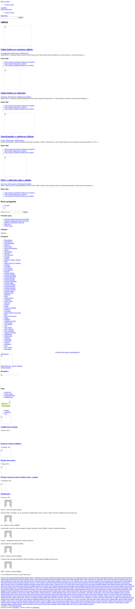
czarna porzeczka (89, 581)
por (71, 596)
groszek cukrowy (49, 584)
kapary (46, 586)
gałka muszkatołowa (116, 582)
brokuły (41, 579)
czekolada (97, 581)
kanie (42, 586)
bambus (27, 577)
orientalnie (117, 592)
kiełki (30, 587)
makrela (114, 589)
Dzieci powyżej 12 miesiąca (12, 263)
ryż (31, 597)
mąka (55, 589)
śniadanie (41, 599)
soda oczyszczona (56, 599)
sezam (120, 597)
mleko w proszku (114, 591)
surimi (98, 599)
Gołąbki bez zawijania (9, 427)
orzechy (122, 592)
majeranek (46, 589)
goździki (25, 584)
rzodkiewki (36, 597)
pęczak (73, 594)
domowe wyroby (35, 582)
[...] (84, 55)
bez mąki (56, 577)
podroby (34, 596)
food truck (101, 582)
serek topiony (109, 597)
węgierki (62, 602)
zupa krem (76, 604)
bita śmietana (104, 577)
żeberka (14, 604)
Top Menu (4, 8)
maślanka (36, 591)
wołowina (104, 602)
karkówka (94, 586)
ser (73, 597)
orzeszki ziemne (5, 594)
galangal (106, 582)
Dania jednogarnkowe (10, 248)
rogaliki (3, 597)
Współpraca (7, 339)
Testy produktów (9, 331)
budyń (64, 579)
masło (40, 591)
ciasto (18, 581)
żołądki (59, 604)
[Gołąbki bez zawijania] (6, 423)
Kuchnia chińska (9, 273)
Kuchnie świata (8, 293)
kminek (46, 587)
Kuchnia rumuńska (9, 284)
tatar (56, 601)
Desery (6, 250)
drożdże (54, 582)
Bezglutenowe (8, 241)
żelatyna (19, 604)
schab (58, 597)
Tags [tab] (5, 413)
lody (37, 589)
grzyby (62, 584)
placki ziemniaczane (125, 594)
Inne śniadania (8, 270)
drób (50, 582)
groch (42, 584)
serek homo (101, 597)
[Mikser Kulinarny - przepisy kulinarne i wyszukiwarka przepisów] (6, 407)
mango (10, 591)
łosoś (40, 589)
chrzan (3, 581)
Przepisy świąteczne (10, 308)
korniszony (66, 587)
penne (77, 594)
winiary (80, 602)
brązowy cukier (33, 579)
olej (68, 592)
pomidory (66, 596)
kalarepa (38, 586)
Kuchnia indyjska (9, 278)
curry (68, 581)
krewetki (77, 587)
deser (2, 582)
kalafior (33, 586)
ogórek (28, 592)
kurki (7, 589)
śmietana (29, 599)
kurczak (3, 589)
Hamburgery (6, 494)
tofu (81, 601)
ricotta (124, 596)
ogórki (65, 592)
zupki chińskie (84, 604)
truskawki (87, 601)
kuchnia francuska (94, 587)
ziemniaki (54, 604)
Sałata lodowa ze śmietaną (13, 93)
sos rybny (77, 599)
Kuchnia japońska (9, 279)
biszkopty (97, 577)
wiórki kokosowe (91, 602)
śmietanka (35, 599)
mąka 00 (60, 589)
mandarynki (4, 591)
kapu (50, 586)
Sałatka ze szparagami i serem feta (14, 222)
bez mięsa (62, 577)
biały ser (86, 577)
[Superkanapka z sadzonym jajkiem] (19, 132)
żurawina (91, 604)
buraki (85, 579)
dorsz (47, 582)
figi (92, 582)
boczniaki (124, 577)
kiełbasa (26, 587)
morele (121, 591)
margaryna (22, 591)
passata (48, 594)
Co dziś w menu (9, 4)
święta (8, 601)
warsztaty (8, 602)
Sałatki (6, 318)
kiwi (34, 587)
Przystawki (7, 311)
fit (94, 582)
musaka (8, 592)
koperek (60, 587)
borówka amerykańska (7, 579)
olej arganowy (73, 592)
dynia (58, 582)
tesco (63, 601)
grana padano (32, 584)
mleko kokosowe (103, 591)
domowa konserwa (18, 582)
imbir (122, 584)
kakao (28, 586)
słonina (17, 599)
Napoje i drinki (8, 298)
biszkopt (91, 577)
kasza (104, 586)
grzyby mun (87, 584)
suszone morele (122, 599)
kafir (25, 586)
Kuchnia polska (9, 283)
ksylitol (86, 587)
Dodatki (6, 258)
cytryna (81, 581)
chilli (108, 579)
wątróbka (48, 602)
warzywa (37, 602)
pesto (80, 594)
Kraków (72, 587)
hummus (118, 584)
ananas (3, 577)
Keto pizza (7, 224)
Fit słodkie (7, 266)
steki (88, 599)
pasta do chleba (55, 594)
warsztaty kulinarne (28, 602)
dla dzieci (10, 582)
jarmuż (10, 586)
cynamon (76, 581)
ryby (28, 597)
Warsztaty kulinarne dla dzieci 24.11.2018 (16, 221)
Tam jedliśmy (8, 324)
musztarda (14, 592)
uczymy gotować (127, 601)
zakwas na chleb (124, 602)
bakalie (17, 577)
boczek (118, 577)
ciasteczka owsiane (10, 581)
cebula (105, 579)
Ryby (6, 314)
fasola (66, 582)
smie (25, 599)
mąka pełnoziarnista (80, 589)
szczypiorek (18, 601)
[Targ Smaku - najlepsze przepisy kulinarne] (7, 364)
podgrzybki (28, 596)
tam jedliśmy (48, 601)
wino (84, 602)
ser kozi (81, 597)
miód (81, 591)
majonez (51, 589)
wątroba (42, 602)
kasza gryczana (111, 586)
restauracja (112, 596)
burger (89, 579)
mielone (55, 591)
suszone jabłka (114, 599)
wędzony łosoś (55, 602)
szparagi (25, 601)
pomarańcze (54, 596)
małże (130, 589)
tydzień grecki (112, 601)
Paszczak (25, 53)
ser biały (76, 597)
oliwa (104, 592)
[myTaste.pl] (5, 354)
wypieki (116, 602)
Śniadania (7, 319)
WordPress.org (8, 397)
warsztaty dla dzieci (17, 602)
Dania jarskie (8, 246)
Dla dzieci (7, 253)
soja (62, 599)
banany (31, 577)
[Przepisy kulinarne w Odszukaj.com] (11, 366)
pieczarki (85, 594)
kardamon (88, 586)
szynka (42, 601)
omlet (111, 592)
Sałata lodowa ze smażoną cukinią (17, 49)
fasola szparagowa (83, 582)
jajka (6, 586)
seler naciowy (68, 597)
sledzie (124, 597)
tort (83, 601)
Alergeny (3, 233)
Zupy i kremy (8, 347)
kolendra (55, 587)
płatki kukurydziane (6, 596)
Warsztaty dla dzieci (10, 332)
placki (117, 594)
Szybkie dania (8, 322)
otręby (12, 594)
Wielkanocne (8, 334)
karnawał (100, 586)
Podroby (6, 304)
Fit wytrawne (8, 268)
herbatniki (98, 584)
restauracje (119, 596)
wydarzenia (110, 602)
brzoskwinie (58, 579)
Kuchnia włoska (9, 291)
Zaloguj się (7, 392)
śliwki (128, 597)
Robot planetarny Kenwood (12, 313)
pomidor (60, 596)
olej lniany (90, 592)
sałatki (49, 597)
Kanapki (6, 271)
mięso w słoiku (66, 591)
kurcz (130, 587)
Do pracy (7, 256)
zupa (71, 604)
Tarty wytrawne (9, 329)
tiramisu (68, 601)
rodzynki (128, 596)
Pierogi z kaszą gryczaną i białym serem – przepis (19, 477)
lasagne (17, 589)
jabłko (2, 586)
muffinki (3, 592)
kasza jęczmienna (129, 586)
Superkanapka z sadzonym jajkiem (17, 136)
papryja (32, 594)
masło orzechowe (48, 591)
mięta (72, 591)
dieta (5, 582)
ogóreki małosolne (57, 592)
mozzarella (126, 591)
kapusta (54, 586)
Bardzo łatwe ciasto (8, 460)
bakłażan (21, 577)
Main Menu (4, 15)
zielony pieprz (47, 604)
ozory (28, 594)
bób (115, 577)
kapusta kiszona (61, 586)
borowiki (129, 577)
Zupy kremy (8, 349)
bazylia (45, 577)
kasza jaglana (120, 586)
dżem (62, 582)
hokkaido (104, 584)
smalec (22, 599)
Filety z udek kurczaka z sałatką (16, 180)
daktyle (130, 581)
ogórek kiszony (34, 592)
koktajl (50, 587)
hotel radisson (112, 584)
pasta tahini (63, 594)
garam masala (126, 582)
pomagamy (40, 596)
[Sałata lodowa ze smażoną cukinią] (17, 45)
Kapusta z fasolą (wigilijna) (11, 444)
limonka (26, 589)
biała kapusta (80, 577)
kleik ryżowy (39, 587)
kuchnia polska (104, 587)
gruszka (57, 584)
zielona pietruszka (27, 604)
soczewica (47, 599)
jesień (13, 586)
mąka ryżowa (90, 589)
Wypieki (6, 342)
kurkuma (11, 589)
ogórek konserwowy (45, 592)
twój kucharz (104, 601)
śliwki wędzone (10, 599)
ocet (24, 592)
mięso (60, 591)
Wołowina (7, 337)
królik (82, 587)
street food (93, 599)
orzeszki (127, 592)
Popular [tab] (6, 410)
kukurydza (121, 587)
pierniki (90, 594)
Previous (6, 205)
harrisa (93, 584)
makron (119, 589)
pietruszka (101, 594)
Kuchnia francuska (9, 275)
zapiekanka (4, 604)
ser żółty (94, 597)
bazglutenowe (38, 577)
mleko (96, 591)
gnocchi (3, 584)
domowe (27, 582)
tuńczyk (93, 601)
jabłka (130, 584)
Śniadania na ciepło (10, 321)
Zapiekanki (7, 344)
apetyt (7, 577)
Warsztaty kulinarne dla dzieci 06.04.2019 (16, 219)
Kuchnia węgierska (10, 289)
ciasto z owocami (35, 581)
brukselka (46, 579)
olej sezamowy (97, 592)
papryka (37, 594)
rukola (19, 597)
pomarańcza (47, 596)
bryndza (52, 579)
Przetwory (7, 309)
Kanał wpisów (8, 394)
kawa (15, 587)
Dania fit (6, 245)
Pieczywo (7, 303)
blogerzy (111, 577)
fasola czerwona (72, 582)
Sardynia (54, 597)
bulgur (68, 579)
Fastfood (6, 265)
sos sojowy (83, 599)
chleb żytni (128, 579)
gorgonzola (19, 584)
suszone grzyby (104, 599)
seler (62, 597)
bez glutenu (50, 577)
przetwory (88, 596)
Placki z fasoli (8, 226)
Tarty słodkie (8, 327)
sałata (41, 597)
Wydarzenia (7, 341)
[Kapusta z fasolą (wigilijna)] (6, 440)
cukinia (64, 581)
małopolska (125, 589)
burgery (94, 579)
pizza (113, 594)
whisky (68, 602)
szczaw (13, 601)
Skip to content (5, 1)
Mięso (6, 296)
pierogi (95, 594)
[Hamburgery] (3, 490)
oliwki (108, 592)
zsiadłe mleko (66, 604)
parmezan (43, 594)
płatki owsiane (17, 596)
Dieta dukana (8, 251)
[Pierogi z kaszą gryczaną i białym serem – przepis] (4, 473)
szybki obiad (36, 601)
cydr (71, 581)
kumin (126, 587)
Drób (5, 261)
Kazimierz (21, 587)
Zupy (6, 346)
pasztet (69, 594)
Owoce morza (8, 301)
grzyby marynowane (78, 584)
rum (23, 597)
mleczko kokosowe (88, 591)
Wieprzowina (8, 336)
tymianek (119, 601)
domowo (42, 582)
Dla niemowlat (8, 255)
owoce (16, 594)
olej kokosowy (82, 592)
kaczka (22, 586)
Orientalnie (7, 299)
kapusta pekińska (80, 586)
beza (74, 577)
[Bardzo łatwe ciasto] (6, 457)
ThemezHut (35, 607)
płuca (22, 596)
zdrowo (10, 604)
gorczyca (13, 584)
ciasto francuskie (25, 581)
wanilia (3, 602)
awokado (11, 577)
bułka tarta (73, 579)
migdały (76, 591)
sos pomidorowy (69, 599)
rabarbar (106, 596)
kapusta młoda (70, 586)
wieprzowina (74, 602)
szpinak (30, 601)
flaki (96, 582)
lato (20, 589)
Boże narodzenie (9, 243)
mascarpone (29, 591)
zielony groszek (37, 604)
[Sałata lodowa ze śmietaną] (12, 89)
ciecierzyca (43, 581)
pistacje (106, 594)
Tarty (5, 326)
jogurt (17, 586)
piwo (110, 594)
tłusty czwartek (75, 601)
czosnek (125, 581)
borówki (16, 579)
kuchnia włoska (113, 587)
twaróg (98, 601)
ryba (25, 597)
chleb (112, 579)
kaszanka (11, 587)
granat (38, 584)
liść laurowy (32, 589)
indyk (126, 584)
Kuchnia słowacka (9, 286)
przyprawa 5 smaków (97, 596)
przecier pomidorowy (78, 596)
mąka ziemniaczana (100, 589)
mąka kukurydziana (68, 589)
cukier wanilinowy (56, 581)
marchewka (15, 591)
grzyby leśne (67, 584)
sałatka (45, 597)
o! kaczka (20, 592)
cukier (49, 581)
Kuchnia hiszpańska (10, 276)
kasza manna (4, 587)
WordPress (16, 607)
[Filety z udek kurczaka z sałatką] (15, 176)
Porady (6, 306)
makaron (109, 589)
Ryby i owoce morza (10, 316)
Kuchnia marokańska (10, 281)
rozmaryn (14, 597)
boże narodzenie (24, 579)
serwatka (115, 597)
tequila (60, 601)
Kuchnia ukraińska (9, 288)
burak (81, 579)
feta (90, 582)
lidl (23, 589)
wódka (99, 602)
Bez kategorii (8, 240)
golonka (8, 584)
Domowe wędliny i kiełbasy (12, 260)
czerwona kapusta (105, 581)
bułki (78, 579)
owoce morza (22, 594)
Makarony (7, 294)
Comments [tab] (7, 412)
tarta (53, 601)
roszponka (8, 597)
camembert (100, 579)
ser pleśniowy (88, 597)
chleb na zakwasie (119, 579)
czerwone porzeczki (117, 581)
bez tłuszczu (69, 577)
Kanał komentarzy (9, 395)
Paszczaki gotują (16, 606)
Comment (28, 97)
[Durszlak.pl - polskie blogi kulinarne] (6, 367)
